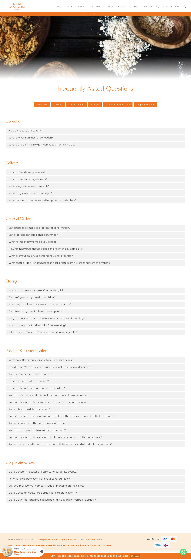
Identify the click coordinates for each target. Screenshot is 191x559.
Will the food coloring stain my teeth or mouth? (37, 430)
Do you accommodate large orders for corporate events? (43, 492)
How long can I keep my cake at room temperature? (40, 304)
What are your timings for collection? (31, 137)
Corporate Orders (145, 104)
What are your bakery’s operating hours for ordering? (41, 255)
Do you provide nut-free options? (29, 381)
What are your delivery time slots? (29, 186)
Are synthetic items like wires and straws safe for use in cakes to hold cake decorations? (60, 444)
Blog (165, 7)
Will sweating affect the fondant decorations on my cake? (43, 332)
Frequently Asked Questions (50, 545)
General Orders (76, 104)
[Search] (185, 7)
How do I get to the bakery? (25, 130)
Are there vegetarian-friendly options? (31, 374)
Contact (147, 7)
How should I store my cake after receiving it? (36, 290)
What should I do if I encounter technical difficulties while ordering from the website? (60, 262)
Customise (95, 7)
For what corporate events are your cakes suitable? (39, 478)
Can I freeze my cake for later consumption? (35, 311)
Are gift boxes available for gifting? (29, 409)
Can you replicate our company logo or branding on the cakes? (46, 485)
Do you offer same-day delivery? (28, 179)
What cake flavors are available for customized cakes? (41, 360)
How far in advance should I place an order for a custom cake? (46, 248)
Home (59, 7)
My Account (14, 545)
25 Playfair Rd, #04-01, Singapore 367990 (57, 539)
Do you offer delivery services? (27, 172)
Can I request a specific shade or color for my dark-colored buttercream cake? (55, 437)
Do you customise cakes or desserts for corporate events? (43, 471)
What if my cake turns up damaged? (31, 193)
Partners (135, 7)
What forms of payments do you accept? (33, 241)
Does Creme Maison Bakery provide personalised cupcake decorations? (51, 367)
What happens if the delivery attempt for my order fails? (42, 200)
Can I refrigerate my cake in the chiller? (32, 297)
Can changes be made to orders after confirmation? (39, 227)
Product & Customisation (118, 104)
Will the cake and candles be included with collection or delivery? (48, 395)
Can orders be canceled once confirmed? (33, 234)
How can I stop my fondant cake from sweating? (37, 325)
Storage (95, 104)
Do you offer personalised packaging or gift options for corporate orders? (52, 499)
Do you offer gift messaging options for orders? (37, 388)
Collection (42, 104)
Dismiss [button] (135, 556)
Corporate (80, 7)
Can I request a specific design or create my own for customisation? (48, 402)
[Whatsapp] (183, 552)
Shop (67, 7)
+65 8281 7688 (95, 539)
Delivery (58, 104)
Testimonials (110, 7)
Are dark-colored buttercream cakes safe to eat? (38, 423)
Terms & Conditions (76, 545)
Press (124, 7)
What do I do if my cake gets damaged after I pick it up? (42, 144)
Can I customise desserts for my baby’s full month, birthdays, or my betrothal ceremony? (61, 416)
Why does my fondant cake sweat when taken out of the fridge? (47, 318)
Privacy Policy (94, 545)
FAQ (157, 7)
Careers (107, 545)
